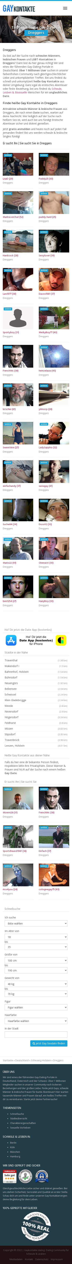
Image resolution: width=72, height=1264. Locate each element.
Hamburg (15, 1156)
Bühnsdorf (36, 677)
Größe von (11, 954)
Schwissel (36, 694)
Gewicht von (12, 978)
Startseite (8, 1060)
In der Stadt (11, 1028)
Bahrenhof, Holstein (36, 671)
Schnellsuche (17, 1113)
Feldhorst (36, 723)
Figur (8, 1001)
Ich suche (10, 917)
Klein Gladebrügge (36, 700)
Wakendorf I (36, 666)
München (15, 1151)
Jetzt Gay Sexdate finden (50, 1043)
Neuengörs (36, 683)
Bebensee (36, 688)
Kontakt (29, 1259)
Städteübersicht (18, 1118)
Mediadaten (16, 1259)
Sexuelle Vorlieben (20, 1127)
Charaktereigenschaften (23, 1123)
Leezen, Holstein (36, 745)
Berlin (13, 1142)
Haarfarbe (11, 1015)
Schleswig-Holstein (41, 1060)
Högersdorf (36, 717)
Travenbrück (36, 740)
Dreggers (8, 183)
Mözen (36, 728)
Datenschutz (41, 1259)
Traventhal (36, 660)
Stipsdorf (36, 734)
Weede (36, 706)
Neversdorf (36, 711)
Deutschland (22, 1060)
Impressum (57, 1259)
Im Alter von (12, 931)
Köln (12, 1147)
